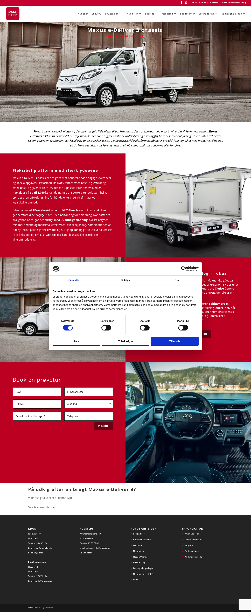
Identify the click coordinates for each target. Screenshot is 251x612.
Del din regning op (193, 539)
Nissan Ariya (139, 551)
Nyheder (83, 13)
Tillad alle (174, 341)
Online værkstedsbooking (233, 3)
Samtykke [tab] (74, 280)
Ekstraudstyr (206, 13)
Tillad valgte (125, 341)
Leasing (149, 13)
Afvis (76, 341)
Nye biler (132, 13)
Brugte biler (112, 13)
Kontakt (214, 3)
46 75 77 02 (93, 543)
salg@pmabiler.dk (43, 547)
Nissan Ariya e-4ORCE (143, 574)
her (53, 507)
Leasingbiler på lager (143, 568)
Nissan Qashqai (140, 556)
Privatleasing (139, 562)
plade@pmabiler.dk (43, 580)
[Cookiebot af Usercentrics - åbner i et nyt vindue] (184, 268)
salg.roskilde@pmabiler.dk (98, 547)
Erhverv (96, 13)
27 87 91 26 (41, 576)
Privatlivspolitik (192, 533)
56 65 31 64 (41, 543)
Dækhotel (137, 545)
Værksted (167, 13)
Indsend (103, 426)
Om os (194, 3)
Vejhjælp (203, 3)
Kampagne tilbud (231, 13)
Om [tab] (177, 280)
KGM (135, 579)
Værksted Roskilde (193, 556)
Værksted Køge (192, 551)
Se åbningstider (36, 552)
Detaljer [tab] (125, 280)
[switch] (106, 327)
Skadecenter (187, 13)
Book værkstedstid (142, 539)
